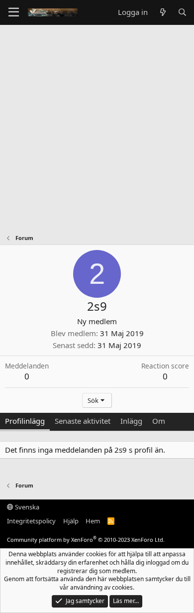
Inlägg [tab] (131, 421)
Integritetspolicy (31, 520)
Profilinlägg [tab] (25, 421)
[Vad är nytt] (162, 12)
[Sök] (182, 12)
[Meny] (13, 12)
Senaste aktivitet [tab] (82, 421)
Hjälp (71, 520)
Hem (93, 520)
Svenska (26, 506)
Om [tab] (158, 421)
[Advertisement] (97, 127)
